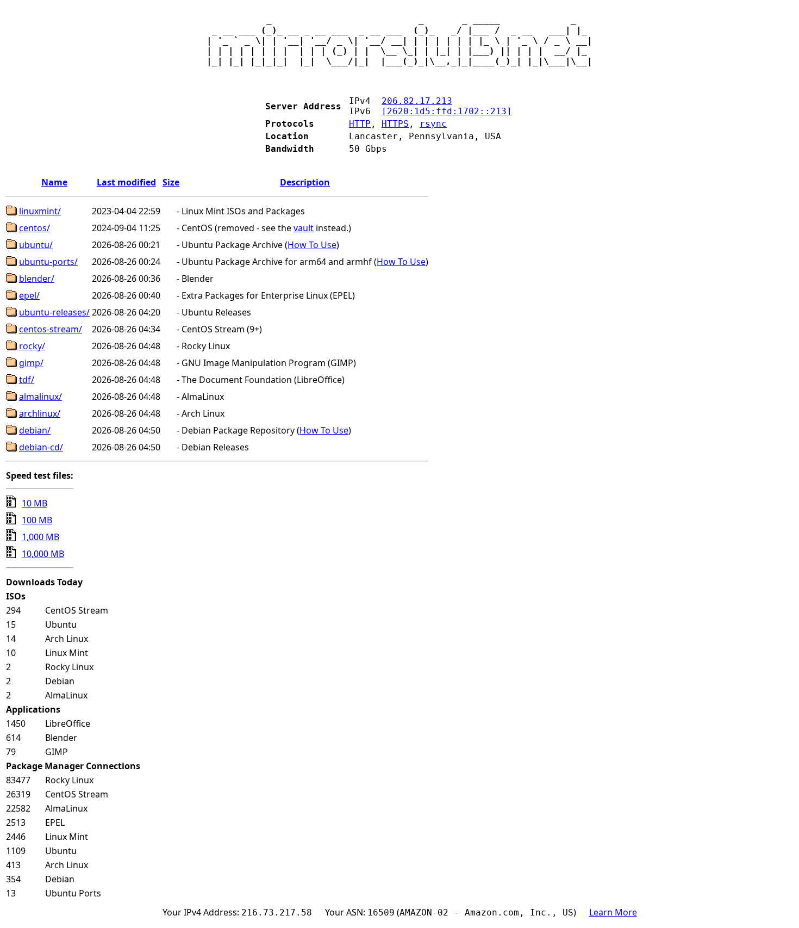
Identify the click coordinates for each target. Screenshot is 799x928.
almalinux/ (40, 397)
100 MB (37, 520)
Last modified (126, 182)
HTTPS (395, 124)
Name (54, 182)
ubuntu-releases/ (54, 312)
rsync (433, 124)
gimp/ (31, 363)
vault (304, 228)
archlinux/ (39, 413)
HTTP (360, 124)
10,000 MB (43, 554)
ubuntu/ (36, 245)
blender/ (36, 278)
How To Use (312, 245)
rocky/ (32, 346)
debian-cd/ (41, 447)
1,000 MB (40, 537)
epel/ (29, 295)
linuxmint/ (40, 211)
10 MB (34, 503)
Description (305, 182)
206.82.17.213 (417, 101)
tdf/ (26, 380)
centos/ (34, 228)
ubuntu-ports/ (48, 262)
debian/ (35, 430)
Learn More (613, 912)
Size (171, 182)
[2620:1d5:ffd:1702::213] (447, 111)
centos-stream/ (50, 329)
